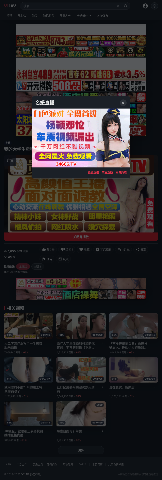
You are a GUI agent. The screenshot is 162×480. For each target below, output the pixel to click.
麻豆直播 (107, 172)
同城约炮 (121, 172)
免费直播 (93, 172)
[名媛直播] (81, 240)
